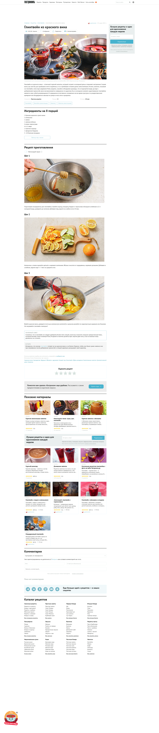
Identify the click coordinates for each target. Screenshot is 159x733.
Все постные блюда (71, 653)
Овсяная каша (49, 644)
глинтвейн (44, 346)
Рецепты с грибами (29, 610)
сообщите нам (60, 356)
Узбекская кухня (29, 649)
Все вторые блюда (92, 618)
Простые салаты (49, 606)
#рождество (36, 360)
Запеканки (27, 631)
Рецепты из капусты (30, 606)
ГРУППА (28, 416)
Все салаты (48, 618)
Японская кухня (28, 651)
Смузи (89, 651)
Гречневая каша (49, 642)
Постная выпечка (71, 647)
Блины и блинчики (29, 628)
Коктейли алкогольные (41, 103)
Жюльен (47, 624)
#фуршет (43, 360)
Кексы (68, 628)
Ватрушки (69, 624)
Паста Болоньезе (92, 626)
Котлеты (89, 606)
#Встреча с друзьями (52, 360)
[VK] (34, 589)
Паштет (47, 631)
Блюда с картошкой (30, 608)
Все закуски (48, 636)
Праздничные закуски (51, 630)
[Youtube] (51, 589)
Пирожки (69, 631)
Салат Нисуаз (49, 612)
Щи (67, 606)
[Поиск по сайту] (123, 2)
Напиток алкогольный (64, 103)
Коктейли (90, 642)
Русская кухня (28, 642)
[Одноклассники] (40, 589)
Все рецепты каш (50, 653)
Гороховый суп (70, 612)
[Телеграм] (28, 589)
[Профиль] (133, 2)
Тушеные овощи (92, 615)
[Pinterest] (46, 589)
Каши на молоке (50, 651)
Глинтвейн (28, 103)
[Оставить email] (76, 438)
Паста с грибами (92, 628)
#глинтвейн (69, 360)
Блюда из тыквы (28, 615)
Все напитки (90, 653)
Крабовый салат (50, 615)
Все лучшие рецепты (30, 636)
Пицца (26, 624)
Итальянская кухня (29, 646)
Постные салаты (70, 642)
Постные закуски (71, 644)
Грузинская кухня (29, 644)
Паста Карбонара (92, 624)
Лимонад (90, 647)
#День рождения (78, 360)
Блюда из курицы (29, 630)
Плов (88, 608)
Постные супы (70, 646)
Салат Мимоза (49, 614)
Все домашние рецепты (31, 618)
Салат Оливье (49, 608)
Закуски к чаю (49, 633)
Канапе (47, 628)
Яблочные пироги (29, 612)
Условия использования (90, 443)
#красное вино (28, 360)
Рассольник (69, 610)
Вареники (90, 612)
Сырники (26, 626)
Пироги (68, 633)
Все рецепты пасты (92, 636)
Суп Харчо (69, 615)
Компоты (89, 649)
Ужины (26, 633)
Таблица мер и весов (37, 137)
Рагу (88, 614)
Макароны (90, 633)
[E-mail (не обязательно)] (86, 563)
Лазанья (89, 630)
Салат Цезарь (49, 610)
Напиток (53, 103)
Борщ (68, 608)
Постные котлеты (71, 651)
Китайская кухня (29, 647)
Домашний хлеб (71, 630)
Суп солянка (69, 614)
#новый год (62, 360)
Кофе (88, 646)
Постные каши (70, 649)
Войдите (54, 559)
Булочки (68, 626)
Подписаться (98, 438)
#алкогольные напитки (89, 360)
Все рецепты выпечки (72, 636)
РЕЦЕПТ (28, 497)
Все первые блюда (71, 618)
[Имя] (44, 563)
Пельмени (90, 610)
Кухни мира (27, 653)
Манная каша (49, 647)
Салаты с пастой (92, 631)
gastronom (93, 23)
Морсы (89, 644)
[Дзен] (57, 589)
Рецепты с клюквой (29, 614)
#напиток (30, 362)
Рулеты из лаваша (50, 626)
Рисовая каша (49, 646)
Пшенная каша (49, 649)
